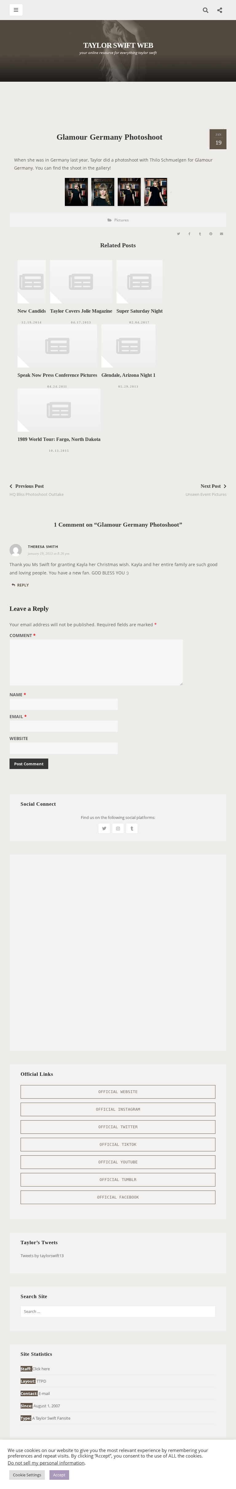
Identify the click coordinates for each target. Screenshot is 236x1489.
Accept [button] (59, 1475)
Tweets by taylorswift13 (42, 1255)
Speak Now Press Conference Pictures (57, 375)
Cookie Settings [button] (27, 1475)
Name (18, 695)
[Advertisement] (121, 105)
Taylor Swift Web (118, 45)
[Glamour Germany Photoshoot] (178, 234)
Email (18, 716)
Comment (23, 635)
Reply (23, 585)
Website (19, 738)
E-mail (44, 1393)
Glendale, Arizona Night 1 (128, 375)
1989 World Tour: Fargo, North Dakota (59, 439)
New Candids (32, 311)
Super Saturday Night (139, 311)
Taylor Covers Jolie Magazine (81, 311)
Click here (41, 1369)
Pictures (121, 220)
